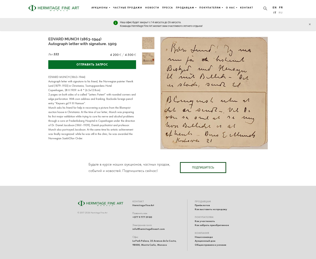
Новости (152, 7)
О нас (230, 7)
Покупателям (210, 7)
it (275, 12)
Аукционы (99, 7)
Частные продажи (127, 7)
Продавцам (185, 7)
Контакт (246, 7)
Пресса (167, 7)
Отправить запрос (92, 64)
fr (281, 7)
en (275, 7)
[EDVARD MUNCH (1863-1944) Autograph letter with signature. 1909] (148, 43)
